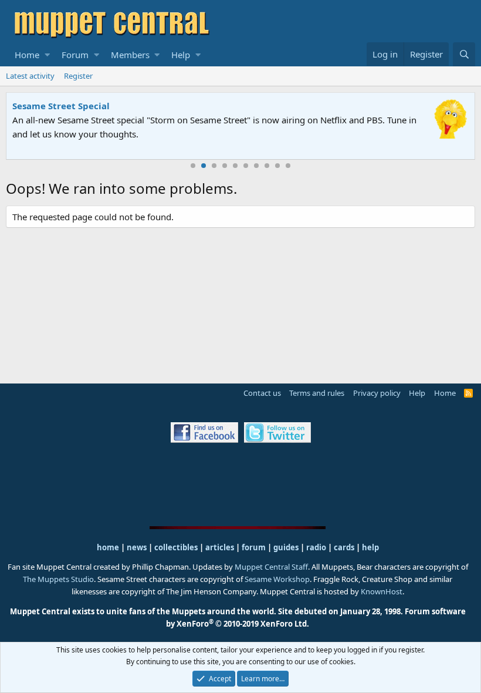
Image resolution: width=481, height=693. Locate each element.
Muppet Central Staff (271, 566)
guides (286, 547)
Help (180, 54)
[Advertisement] (240, 483)
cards (344, 547)
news (137, 547)
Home (27, 54)
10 (288, 165)
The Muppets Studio (58, 579)
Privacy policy (377, 393)
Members (130, 54)
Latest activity (30, 75)
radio (316, 547)
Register (78, 75)
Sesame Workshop (277, 579)
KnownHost (381, 591)
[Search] (464, 54)
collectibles (176, 547)
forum (254, 547)
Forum (75, 54)
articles (220, 547)
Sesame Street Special (61, 106)
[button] (47, 54)
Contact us (262, 393)
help (370, 547)
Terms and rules (316, 393)
